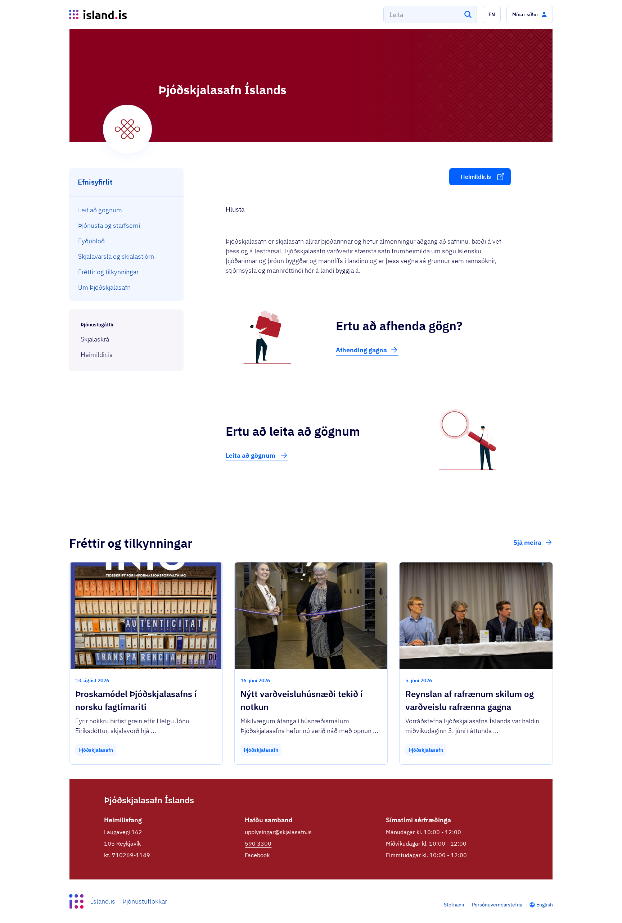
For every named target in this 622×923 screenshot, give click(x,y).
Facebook (257, 855)
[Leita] (468, 14)
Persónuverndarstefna (497, 904)
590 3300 (258, 843)
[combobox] (430, 14)
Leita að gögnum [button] (251, 455)
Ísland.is (103, 901)
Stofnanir (454, 904)
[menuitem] (126, 210)
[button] (492, 14)
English (544, 904)
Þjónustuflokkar (144, 901)
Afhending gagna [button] (361, 350)
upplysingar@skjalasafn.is (278, 832)
